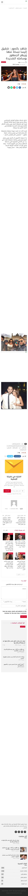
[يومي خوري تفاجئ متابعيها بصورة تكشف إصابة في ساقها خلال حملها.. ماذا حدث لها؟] (8, 556)
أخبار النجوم (3, 62)
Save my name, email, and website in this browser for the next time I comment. (14, 612)
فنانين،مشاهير (15, 448)
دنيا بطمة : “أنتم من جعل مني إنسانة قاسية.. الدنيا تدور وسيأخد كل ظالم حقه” (20, 521)
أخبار (22, 444)
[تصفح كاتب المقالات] (14, 503)
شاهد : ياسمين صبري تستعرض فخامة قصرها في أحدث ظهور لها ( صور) (7, 521)
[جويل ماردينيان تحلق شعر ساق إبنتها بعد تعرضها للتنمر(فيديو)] (14, 632)
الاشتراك (7, 491)
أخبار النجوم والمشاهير (16, 444)
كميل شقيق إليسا (23, 450)
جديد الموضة (24, 884)
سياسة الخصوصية (5, 891)
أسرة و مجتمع (24, 881)
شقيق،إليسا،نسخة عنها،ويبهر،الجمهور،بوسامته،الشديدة (16, 446)
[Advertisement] (14, 32)
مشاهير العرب (24, 874)
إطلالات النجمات (23, 871)
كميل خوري (9, 448)
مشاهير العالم (24, 877)
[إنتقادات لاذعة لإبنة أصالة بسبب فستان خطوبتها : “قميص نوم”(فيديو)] (23, 857)
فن (19, 448)
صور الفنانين (24, 448)
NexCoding (19, 893)
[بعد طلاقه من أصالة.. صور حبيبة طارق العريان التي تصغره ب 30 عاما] (23, 849)
